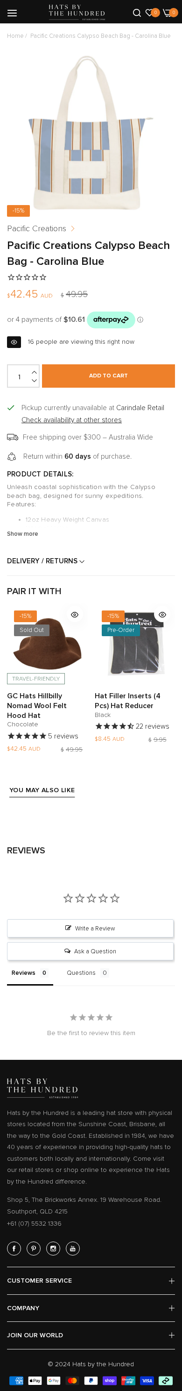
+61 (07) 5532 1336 (34, 1224)
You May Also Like (42, 790)
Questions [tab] (81, 973)
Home (15, 36)
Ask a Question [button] (95, 951)
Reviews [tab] (23, 973)
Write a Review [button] (95, 928)
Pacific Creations (36, 228)
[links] (15, 1249)
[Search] (137, 12)
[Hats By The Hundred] (77, 12)
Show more (22, 534)
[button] (75, 614)
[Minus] (35, 380)
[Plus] (35, 372)
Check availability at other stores (71, 420)
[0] (149, 12)
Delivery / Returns (43, 561)
